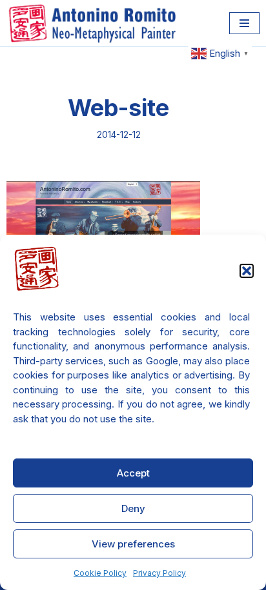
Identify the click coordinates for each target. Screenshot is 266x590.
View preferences (133, 544)
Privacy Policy (159, 573)
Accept (133, 473)
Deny (133, 508)
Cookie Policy (100, 573)
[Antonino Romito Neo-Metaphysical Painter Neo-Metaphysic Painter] (95, 23)
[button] (246, 270)
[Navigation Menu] (244, 23)
